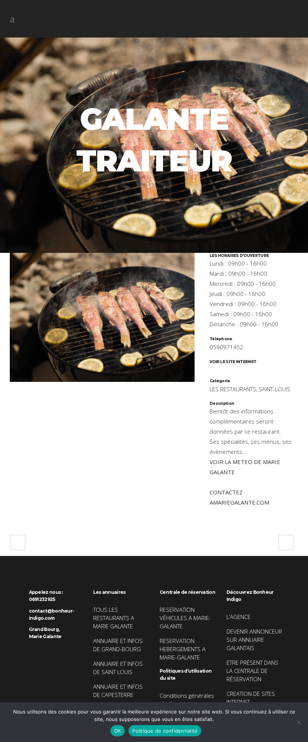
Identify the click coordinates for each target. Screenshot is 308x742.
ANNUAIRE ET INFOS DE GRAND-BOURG (118, 645)
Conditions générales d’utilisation (187, 699)
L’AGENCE (238, 616)
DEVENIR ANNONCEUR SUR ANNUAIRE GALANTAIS (254, 640)
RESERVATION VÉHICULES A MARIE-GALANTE (185, 618)
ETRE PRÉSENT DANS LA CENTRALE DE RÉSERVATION (252, 671)
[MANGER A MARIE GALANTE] (102, 386)
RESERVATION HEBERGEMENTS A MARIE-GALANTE (182, 649)
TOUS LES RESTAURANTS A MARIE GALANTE (113, 618)
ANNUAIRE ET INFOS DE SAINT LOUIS (118, 668)
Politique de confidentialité (165, 731)
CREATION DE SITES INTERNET (250, 698)
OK (117, 731)
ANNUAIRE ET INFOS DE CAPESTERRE (118, 690)
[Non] (298, 722)
